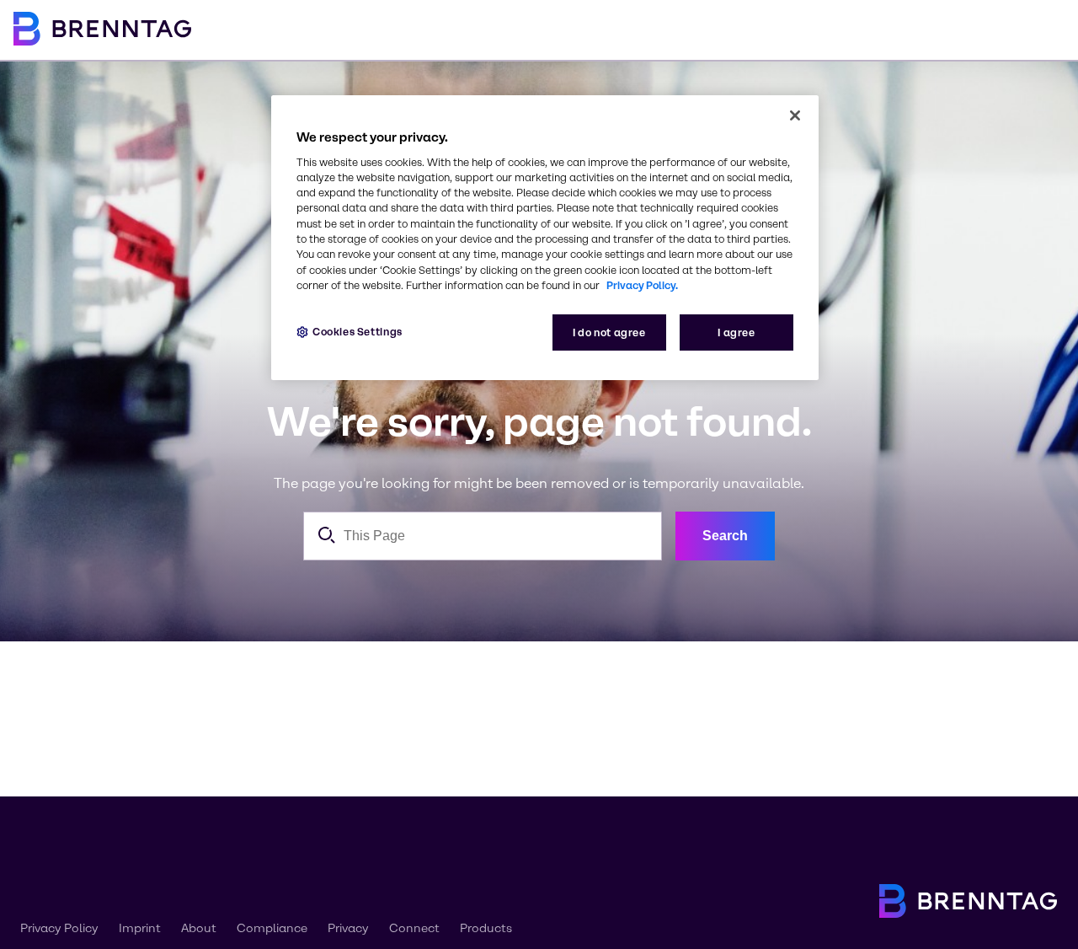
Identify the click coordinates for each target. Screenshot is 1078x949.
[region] (545, 238)
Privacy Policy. (642, 285)
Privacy (348, 928)
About (198, 928)
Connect (414, 928)
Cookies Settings (357, 331)
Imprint (140, 928)
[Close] (795, 115)
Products (486, 928)
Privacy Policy (59, 928)
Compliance (272, 928)
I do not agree (609, 332)
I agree (736, 332)
